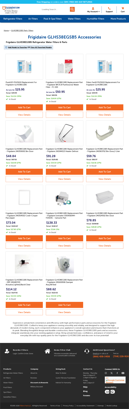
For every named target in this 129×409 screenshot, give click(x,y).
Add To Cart (24, 107)
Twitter (111, 373)
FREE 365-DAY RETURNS (80, 2)
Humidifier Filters (9, 397)
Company (34, 369)
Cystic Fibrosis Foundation (66, 378)
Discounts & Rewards (39, 382)
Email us (96, 353)
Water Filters (8, 382)
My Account (92, 11)
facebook (117, 373)
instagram (106, 373)
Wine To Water (61, 373)
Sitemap (100, 405)
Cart (123, 11)
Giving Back (60, 369)
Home (6, 30)
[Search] (72, 9)
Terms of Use (55, 405)
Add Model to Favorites (17, 47)
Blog (85, 391)
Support (109, 11)
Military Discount (36, 386)
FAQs (85, 387)
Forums (86, 395)
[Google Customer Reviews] (115, 380)
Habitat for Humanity (63, 382)
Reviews (33, 378)
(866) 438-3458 (101, 356)
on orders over (52, 2)
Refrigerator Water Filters (13, 373)
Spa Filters (7, 392)
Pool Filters (7, 387)
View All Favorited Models (41, 47)
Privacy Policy (68, 405)
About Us (33, 373)
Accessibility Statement (85, 405)
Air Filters (7, 378)
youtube (123, 373)
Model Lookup (112, 405)
